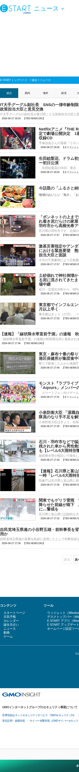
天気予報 (10, 616)
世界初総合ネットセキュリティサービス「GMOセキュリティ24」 (39, 715)
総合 (34, 80)
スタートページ (14, 612)
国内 (27, 93)
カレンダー (11, 620)
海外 (45, 93)
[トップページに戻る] (16, 9)
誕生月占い (11, 624)
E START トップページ (13, 80)
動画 (7, 632)
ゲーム (8, 636)
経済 (63, 93)
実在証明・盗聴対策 (13, 720)
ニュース (45, 80)
